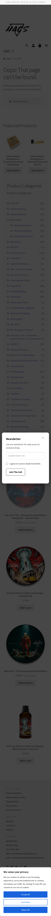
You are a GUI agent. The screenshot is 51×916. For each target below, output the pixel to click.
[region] (25, 891)
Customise (25, 902)
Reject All (25, 910)
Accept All (25, 894)
